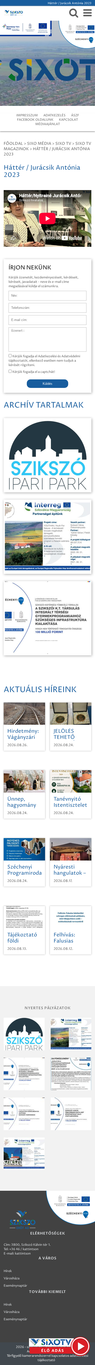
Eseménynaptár (15, 1285)
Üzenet (14, 330)
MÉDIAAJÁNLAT (47, 124)
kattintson (23, 1253)
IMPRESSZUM (27, 115)
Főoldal (13, 143)
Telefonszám (18, 305)
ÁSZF (75, 115)
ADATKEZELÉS (54, 115)
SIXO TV (63, 143)
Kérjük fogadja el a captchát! (33, 372)
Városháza (11, 1278)
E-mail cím (16, 317)
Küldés (47, 383)
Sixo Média (39, 143)
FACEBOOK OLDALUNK (35, 120)
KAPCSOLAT (68, 120)
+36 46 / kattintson (23, 1249)
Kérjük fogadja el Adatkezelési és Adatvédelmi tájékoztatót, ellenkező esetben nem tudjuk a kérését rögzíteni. (44, 360)
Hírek (8, 1271)
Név (12, 293)
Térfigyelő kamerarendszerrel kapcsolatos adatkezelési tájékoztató (47, 1358)
